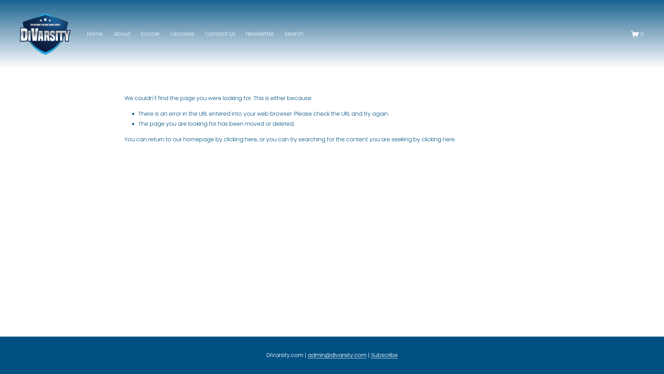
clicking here (240, 139)
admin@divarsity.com (337, 355)
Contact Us (220, 34)
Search (294, 34)
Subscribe (384, 355)
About (122, 34)
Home (95, 34)
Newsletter (260, 34)
